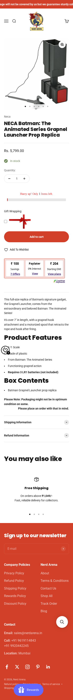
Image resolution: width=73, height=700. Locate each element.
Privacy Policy (14, 573)
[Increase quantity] (24, 179)
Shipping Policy (15, 588)
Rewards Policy (15, 596)
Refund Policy (14, 581)
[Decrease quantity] (9, 179)
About (45, 573)
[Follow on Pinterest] (38, 667)
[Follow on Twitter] (17, 667)
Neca (7, 116)
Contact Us (48, 588)
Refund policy (11, 684)
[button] (62, 622)
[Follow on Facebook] (7, 667)
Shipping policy (12, 688)
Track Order (49, 604)
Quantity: (10, 170)
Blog (44, 611)
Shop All (47, 596)
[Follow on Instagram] (27, 667)
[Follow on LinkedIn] (48, 667)
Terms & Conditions (55, 581)
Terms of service (51, 684)
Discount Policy (15, 604)
